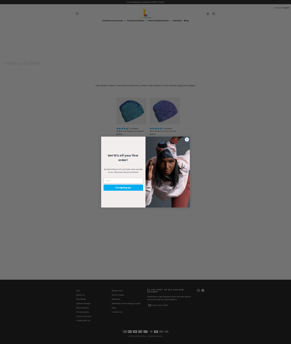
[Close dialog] (187, 139)
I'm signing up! (123, 187)
